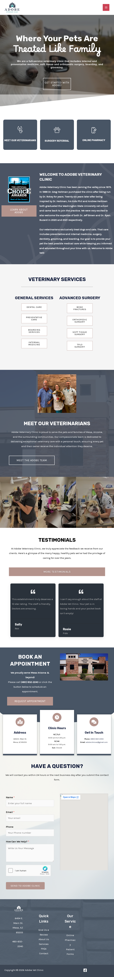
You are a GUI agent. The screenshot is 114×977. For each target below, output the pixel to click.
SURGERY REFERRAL (57, 140)
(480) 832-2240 (29, 681)
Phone (9, 826)
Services (44, 943)
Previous (3, 502)
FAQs (43, 948)
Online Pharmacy (70, 940)
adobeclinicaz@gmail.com (97, 742)
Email (10, 812)
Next (110, 502)
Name (10, 797)
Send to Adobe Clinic (25, 885)
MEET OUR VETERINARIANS (20, 140)
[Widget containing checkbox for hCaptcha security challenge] (28, 870)
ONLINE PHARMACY (93, 140)
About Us (44, 939)
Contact (43, 953)
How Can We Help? (17, 841)
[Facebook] (85, 970)
